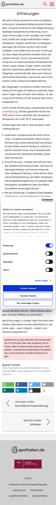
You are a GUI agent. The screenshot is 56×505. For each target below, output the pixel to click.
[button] (8, 384)
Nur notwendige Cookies (28, 303)
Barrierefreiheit (39, 496)
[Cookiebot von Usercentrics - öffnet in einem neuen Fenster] (41, 200)
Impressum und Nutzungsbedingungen (28, 484)
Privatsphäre (36, 490)
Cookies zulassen (28, 288)
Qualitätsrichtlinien (18, 496)
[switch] (49, 254)
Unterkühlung (10, 111)
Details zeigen (41, 280)
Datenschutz (19, 490)
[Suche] (45, 4)
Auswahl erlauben (28, 296)
